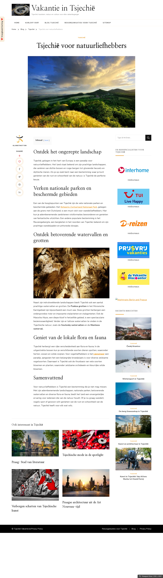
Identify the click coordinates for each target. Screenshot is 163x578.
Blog (133, 529)
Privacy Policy (37, 529)
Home (16, 23)
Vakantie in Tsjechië (63, 8)
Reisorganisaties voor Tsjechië (81, 23)
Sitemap (107, 23)
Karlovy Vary (32, 23)
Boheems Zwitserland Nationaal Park (79, 207)
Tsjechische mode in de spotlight (82, 455)
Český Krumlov (133, 346)
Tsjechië (81, 38)
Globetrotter (20, 145)
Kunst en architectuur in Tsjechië (133, 444)
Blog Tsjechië (52, 23)
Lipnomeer (99, 354)
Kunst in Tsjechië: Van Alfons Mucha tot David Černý (133, 477)
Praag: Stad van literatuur (28, 462)
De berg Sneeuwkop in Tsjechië (133, 411)
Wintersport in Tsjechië (133, 379)
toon (46, 140)
